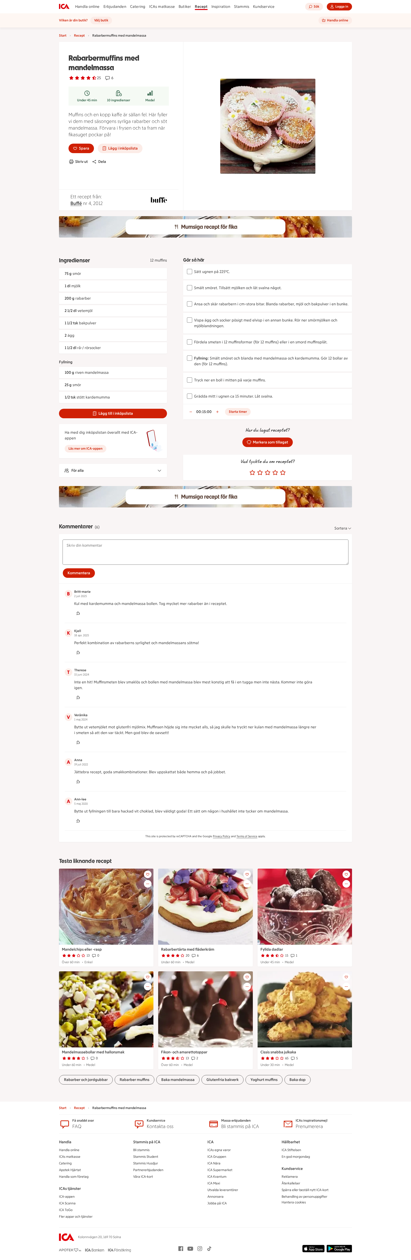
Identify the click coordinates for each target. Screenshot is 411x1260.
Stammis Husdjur (145, 1163)
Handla (65, 1142)
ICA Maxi (213, 1183)
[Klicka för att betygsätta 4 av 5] (275, 473)
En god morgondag (296, 1157)
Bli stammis (141, 1150)
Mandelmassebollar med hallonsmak (93, 1052)
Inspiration (220, 6)
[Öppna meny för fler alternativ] (148, 884)
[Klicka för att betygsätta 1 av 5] (252, 473)
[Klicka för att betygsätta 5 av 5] (283, 473)
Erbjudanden (114, 6)
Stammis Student (145, 1157)
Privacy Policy (221, 836)
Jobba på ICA (217, 1203)
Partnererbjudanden (148, 1170)
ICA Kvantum (216, 1177)
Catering (138, 6)
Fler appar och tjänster (76, 1217)
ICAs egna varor (219, 1150)
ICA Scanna (67, 1203)
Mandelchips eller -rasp (82, 949)
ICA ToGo (66, 1210)
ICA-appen (67, 1197)
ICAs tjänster (70, 1188)
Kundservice (263, 6)
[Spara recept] (148, 874)
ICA (210, 1142)
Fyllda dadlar (271, 949)
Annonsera (215, 1197)
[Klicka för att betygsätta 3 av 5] (267, 473)
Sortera (340, 528)
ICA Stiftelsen (291, 1150)
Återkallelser (291, 1183)
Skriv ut (81, 161)
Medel (150, 100)
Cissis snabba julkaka (278, 1052)
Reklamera (290, 1177)
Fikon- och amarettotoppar (184, 1052)
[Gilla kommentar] (78, 613)
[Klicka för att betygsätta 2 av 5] (260, 473)
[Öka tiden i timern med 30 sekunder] (217, 412)
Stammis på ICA (146, 1142)
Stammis (241, 6)
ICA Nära (213, 1163)
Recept (201, 6)
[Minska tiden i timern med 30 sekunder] (191, 412)
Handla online (87, 6)
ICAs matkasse (162, 6)
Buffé (76, 203)
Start (62, 36)
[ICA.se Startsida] (64, 7)
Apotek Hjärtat (70, 1170)
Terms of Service (246, 836)
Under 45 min (87, 100)
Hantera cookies (294, 1202)
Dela (102, 161)
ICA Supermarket (219, 1170)
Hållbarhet (291, 1142)
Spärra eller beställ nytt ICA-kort (305, 1190)
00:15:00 (204, 411)
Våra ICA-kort (143, 1177)
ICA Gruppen (216, 1157)
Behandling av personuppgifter (304, 1197)
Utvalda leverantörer (222, 1190)
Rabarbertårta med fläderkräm (187, 949)
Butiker (185, 6)
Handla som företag (73, 1177)
